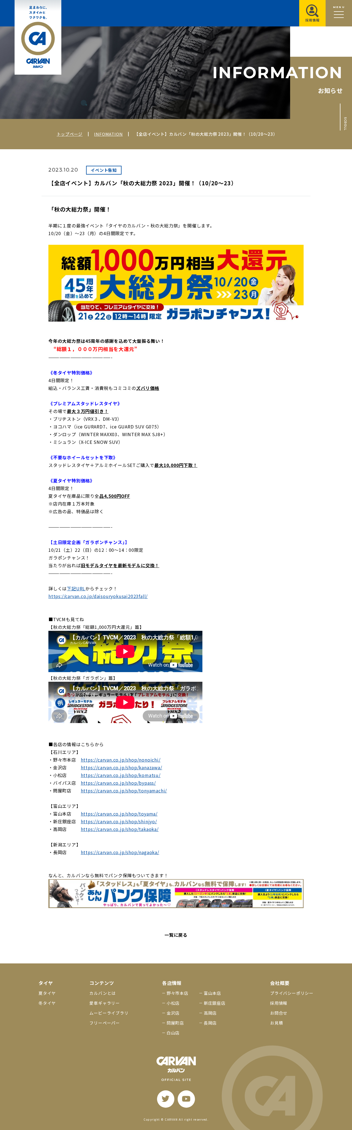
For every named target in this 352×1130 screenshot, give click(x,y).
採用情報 (278, 1003)
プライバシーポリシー (292, 993)
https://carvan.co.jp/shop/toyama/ (119, 813)
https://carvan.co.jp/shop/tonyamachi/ (124, 790)
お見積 (276, 1023)
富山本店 (212, 993)
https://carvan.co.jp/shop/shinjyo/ (119, 821)
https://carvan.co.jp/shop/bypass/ (118, 782)
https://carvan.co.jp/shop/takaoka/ (120, 829)
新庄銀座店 (215, 1003)
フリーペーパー (104, 1023)
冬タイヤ (47, 1003)
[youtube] (186, 1099)
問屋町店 (175, 1023)
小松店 (173, 1003)
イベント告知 (104, 170)
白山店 (173, 1033)
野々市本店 (177, 993)
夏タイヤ (47, 993)
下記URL (76, 588)
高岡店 (210, 1013)
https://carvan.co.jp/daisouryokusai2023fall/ (98, 596)
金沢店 (173, 1013)
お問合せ (278, 1013)
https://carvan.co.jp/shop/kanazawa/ (121, 767)
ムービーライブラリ (108, 1013)
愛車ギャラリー (104, 1003)
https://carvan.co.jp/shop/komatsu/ (121, 775)
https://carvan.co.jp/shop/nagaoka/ (120, 852)
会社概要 (280, 982)
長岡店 (210, 1023)
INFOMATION (108, 134)
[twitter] (165, 1099)
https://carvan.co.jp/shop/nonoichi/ (121, 759)
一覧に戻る (176, 934)
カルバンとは (102, 993)
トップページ (70, 134)
